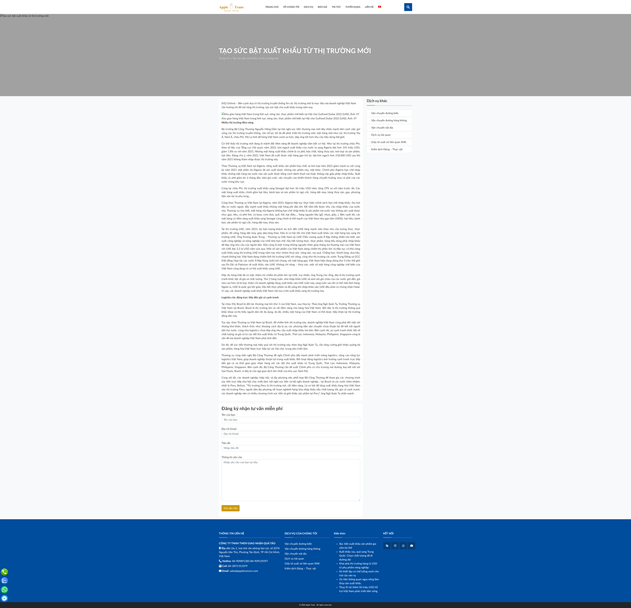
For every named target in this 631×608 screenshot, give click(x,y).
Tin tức (336, 7)
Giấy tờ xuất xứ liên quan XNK (388, 142)
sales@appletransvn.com (244, 571)
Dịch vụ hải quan (381, 135)
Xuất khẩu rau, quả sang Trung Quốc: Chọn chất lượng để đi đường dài (356, 555)
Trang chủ (224, 58)
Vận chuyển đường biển (384, 113)
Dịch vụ (308, 7)
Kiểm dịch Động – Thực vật (387, 149)
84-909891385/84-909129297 (250, 561)
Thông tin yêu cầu (232, 457)
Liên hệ (369, 7)
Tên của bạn (228, 415)
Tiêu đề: (226, 443)
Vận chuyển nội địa (382, 127)
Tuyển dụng (352, 7)
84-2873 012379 (237, 566)
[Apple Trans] (231, 7)
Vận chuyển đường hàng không (389, 120)
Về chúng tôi (291, 7)
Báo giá (322, 7)
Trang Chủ (272, 7)
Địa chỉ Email (229, 429)
